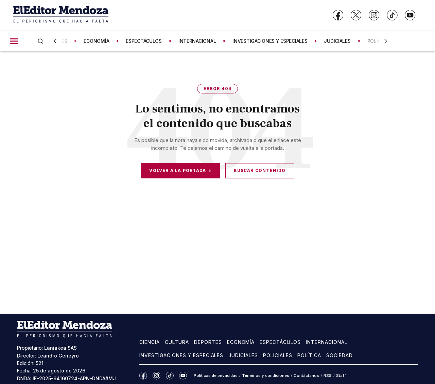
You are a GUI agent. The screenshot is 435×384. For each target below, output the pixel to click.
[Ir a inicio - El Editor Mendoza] (60, 15)
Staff (341, 375)
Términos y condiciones (265, 375)
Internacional (326, 342)
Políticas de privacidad (216, 375)
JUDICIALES (337, 41)
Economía (241, 342)
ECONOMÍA (96, 41)
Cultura (177, 342)
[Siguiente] (385, 41)
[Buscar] (40, 41)
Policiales (277, 355)
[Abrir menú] (13, 41)
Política (309, 355)
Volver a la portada (180, 170)
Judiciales (243, 355)
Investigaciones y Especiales (181, 355)
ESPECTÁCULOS (144, 41)
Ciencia (149, 342)
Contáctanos (306, 375)
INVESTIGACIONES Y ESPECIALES (269, 41)
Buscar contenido (259, 170)
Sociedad (339, 355)
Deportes (208, 342)
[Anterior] (55, 41)
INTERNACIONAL (197, 41)
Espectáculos (280, 342)
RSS (328, 375)
